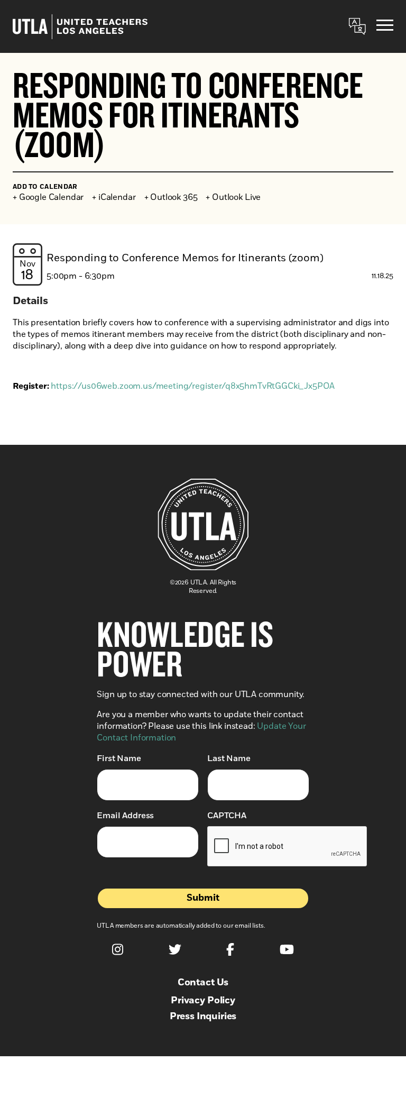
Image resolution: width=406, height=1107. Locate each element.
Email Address (125, 815)
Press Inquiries (203, 1016)
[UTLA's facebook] (230, 949)
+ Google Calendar (48, 197)
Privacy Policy (203, 1000)
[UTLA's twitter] (175, 949)
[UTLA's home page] (80, 26)
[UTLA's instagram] (117, 949)
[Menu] (384, 27)
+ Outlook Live (233, 197)
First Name (119, 758)
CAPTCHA (226, 815)
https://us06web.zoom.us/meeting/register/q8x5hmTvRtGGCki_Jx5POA (193, 386)
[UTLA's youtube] (287, 949)
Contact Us (203, 982)
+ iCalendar (113, 197)
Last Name (229, 758)
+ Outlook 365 (171, 197)
